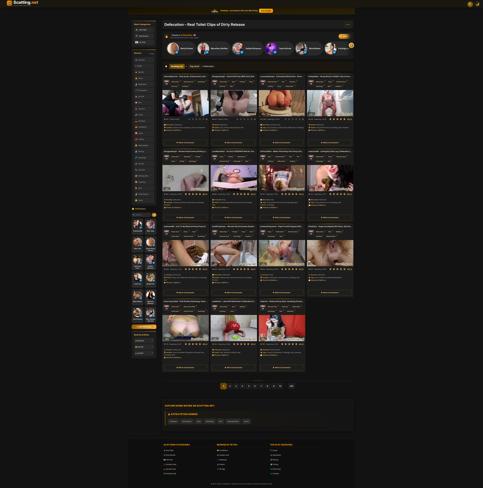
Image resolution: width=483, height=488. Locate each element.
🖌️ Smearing (222, 460)
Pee (298, 157)
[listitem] (181, 49)
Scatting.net (177, 66)
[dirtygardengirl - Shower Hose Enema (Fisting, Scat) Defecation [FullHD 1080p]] (185, 178)
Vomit (246, 421)
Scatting (319, 236)
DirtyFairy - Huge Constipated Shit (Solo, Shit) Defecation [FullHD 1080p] (330, 226)
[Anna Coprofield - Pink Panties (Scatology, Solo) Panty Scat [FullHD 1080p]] (185, 328)
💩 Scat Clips (169, 450)
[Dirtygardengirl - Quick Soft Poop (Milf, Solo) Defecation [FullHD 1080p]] (234, 103)
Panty (186, 232)
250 (291, 386)
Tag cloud (194, 66)
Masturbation (331, 236)
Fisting (182, 161)
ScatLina (285, 307)
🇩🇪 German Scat (170, 469)
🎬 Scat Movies (169, 455)
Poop (251, 82)
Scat (193, 232)
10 (280, 386)
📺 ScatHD (139, 353)
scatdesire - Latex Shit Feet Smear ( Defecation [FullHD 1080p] (233, 301)
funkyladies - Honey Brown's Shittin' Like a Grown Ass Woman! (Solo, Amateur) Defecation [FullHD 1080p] (330, 76)
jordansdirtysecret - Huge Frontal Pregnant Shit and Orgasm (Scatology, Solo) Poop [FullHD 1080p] (282, 226)
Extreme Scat (188, 82)
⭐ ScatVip (139, 347)
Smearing (187, 157)
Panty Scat (175, 232)
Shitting (338, 232)
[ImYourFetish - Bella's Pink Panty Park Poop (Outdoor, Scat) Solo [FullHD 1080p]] (282, 178)
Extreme (222, 86)
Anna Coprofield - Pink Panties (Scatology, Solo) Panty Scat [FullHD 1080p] (185, 301)
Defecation (175, 82)
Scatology (201, 82)
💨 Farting (274, 464)
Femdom (185, 86)
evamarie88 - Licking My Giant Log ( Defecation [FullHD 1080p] (330, 151)
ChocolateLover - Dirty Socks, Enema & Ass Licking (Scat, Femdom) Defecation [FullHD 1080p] (185, 76)
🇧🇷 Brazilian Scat (170, 474)
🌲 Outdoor (274, 474)
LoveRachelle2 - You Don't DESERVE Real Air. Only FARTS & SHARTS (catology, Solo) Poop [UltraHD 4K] (233, 151)
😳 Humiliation (222, 450)
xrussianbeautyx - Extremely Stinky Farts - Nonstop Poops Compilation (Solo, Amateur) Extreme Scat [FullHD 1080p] (282, 76)
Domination (187, 421)
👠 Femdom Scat (170, 464)
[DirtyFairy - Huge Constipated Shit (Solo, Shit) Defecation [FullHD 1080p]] (330, 253)
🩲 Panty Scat (275, 469)
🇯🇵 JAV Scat (168, 460)
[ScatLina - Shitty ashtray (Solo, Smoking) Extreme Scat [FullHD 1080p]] (282, 328)
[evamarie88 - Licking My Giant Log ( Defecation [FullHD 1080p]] (330, 178)
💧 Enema (221, 464)
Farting (242, 82)
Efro (290, 157)
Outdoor (293, 161)
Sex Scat (174, 86)
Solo (233, 82)
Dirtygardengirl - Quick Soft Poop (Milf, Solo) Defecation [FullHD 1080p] (233, 76)
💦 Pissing (274, 460)
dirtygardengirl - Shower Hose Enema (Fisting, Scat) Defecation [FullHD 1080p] (185, 151)
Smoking (290, 311)
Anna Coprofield (189, 307)
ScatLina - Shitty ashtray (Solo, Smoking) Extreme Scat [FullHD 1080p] (282, 301)
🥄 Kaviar (273, 450)
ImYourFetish (280, 157)
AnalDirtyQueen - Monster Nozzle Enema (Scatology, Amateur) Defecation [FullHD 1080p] (233, 226)
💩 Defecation (275, 455)
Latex (232, 311)
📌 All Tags (221, 469)
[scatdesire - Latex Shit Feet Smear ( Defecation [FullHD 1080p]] (234, 328)
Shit (231, 86)
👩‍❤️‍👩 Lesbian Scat (223, 455)
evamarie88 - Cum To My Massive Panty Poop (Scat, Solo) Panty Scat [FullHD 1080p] (185, 226)
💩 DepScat (139, 341)
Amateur (292, 82)
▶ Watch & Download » (186, 143)
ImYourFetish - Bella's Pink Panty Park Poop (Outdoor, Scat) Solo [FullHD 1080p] (282, 151)
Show (348, 24)
